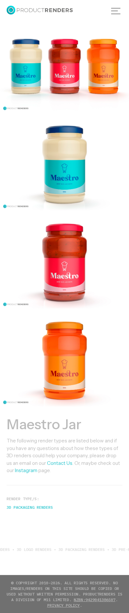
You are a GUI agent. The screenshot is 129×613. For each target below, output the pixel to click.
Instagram (26, 470)
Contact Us (59, 463)
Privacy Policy (63, 605)
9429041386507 (100, 599)
